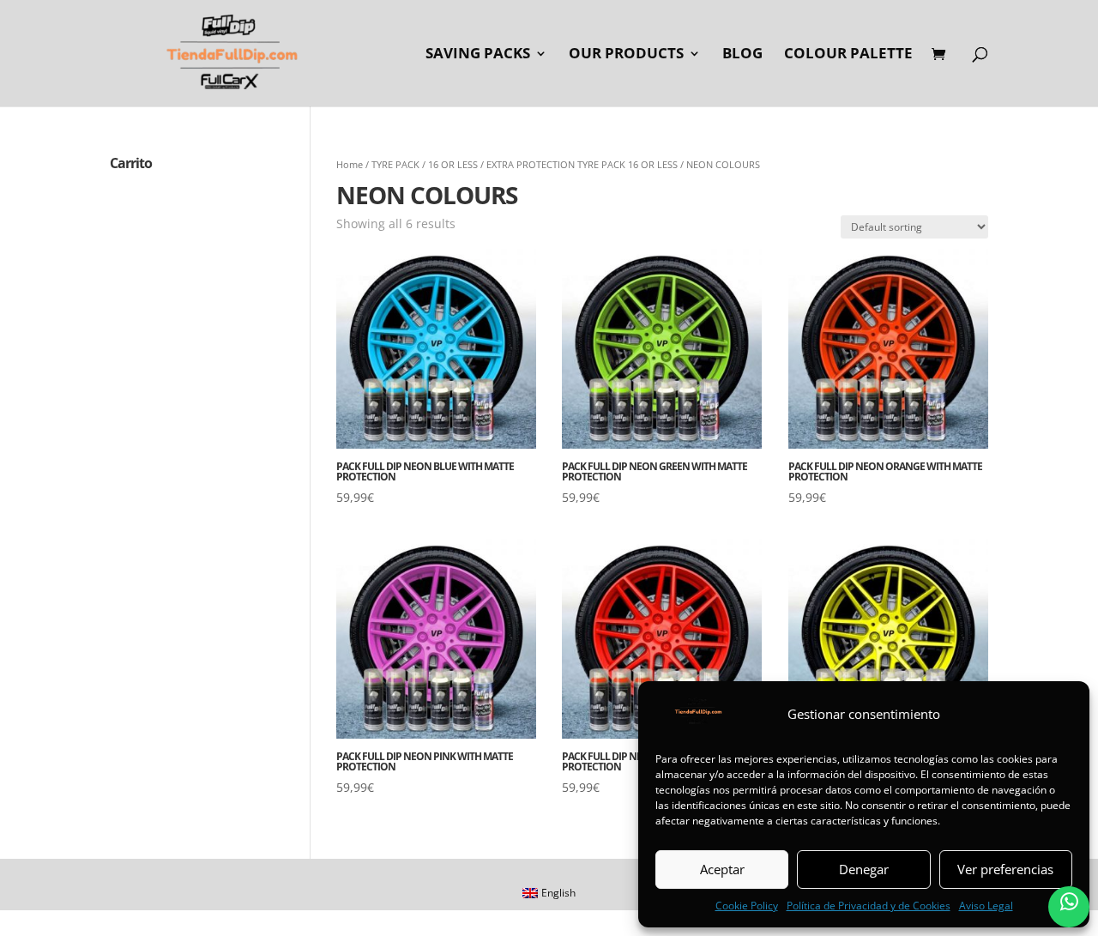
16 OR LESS (453, 164)
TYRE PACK (395, 164)
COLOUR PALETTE (848, 55)
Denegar (864, 869)
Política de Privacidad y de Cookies (868, 905)
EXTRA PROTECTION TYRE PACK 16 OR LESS (582, 164)
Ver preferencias (1005, 869)
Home (349, 164)
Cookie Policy (746, 905)
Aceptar (722, 869)
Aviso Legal (986, 905)
